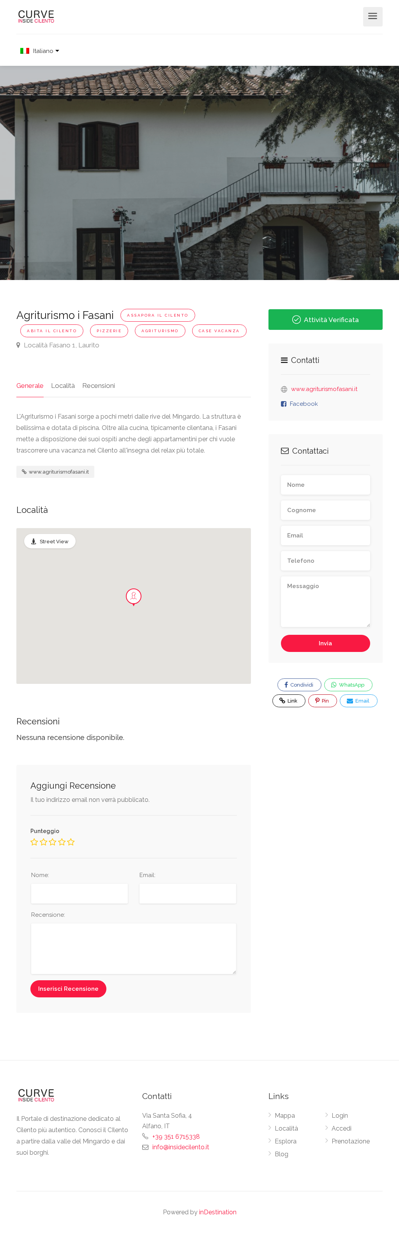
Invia (325, 643)
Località (63, 385)
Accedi (341, 1128)
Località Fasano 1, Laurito (60, 345)
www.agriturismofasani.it (58, 472)
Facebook (304, 403)
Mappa (285, 1115)
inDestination (218, 1212)
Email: (147, 875)
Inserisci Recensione (68, 988)
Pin (325, 701)
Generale (30, 385)
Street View (54, 541)
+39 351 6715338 (176, 1136)
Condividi (301, 685)
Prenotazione (351, 1141)
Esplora (286, 1141)
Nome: (40, 875)
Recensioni (98, 385)
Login (340, 1115)
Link (287, 699)
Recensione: (48, 914)
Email (361, 701)
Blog (281, 1154)
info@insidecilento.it (180, 1147)
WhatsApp (351, 685)
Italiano (43, 51)
